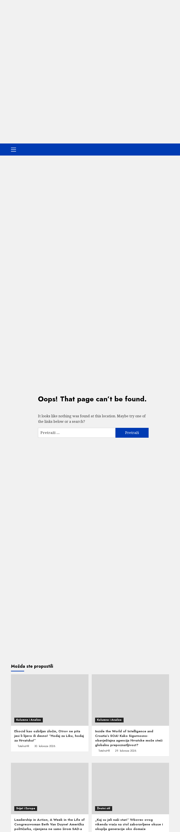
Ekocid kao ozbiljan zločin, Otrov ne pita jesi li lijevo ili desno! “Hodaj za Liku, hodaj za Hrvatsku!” (49, 736)
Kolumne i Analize (28, 720)
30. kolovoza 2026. (45, 746)
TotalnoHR (23, 746)
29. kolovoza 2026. (126, 751)
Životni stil (103, 808)
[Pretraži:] (76, 433)
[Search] (166, 149)
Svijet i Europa (25, 808)
